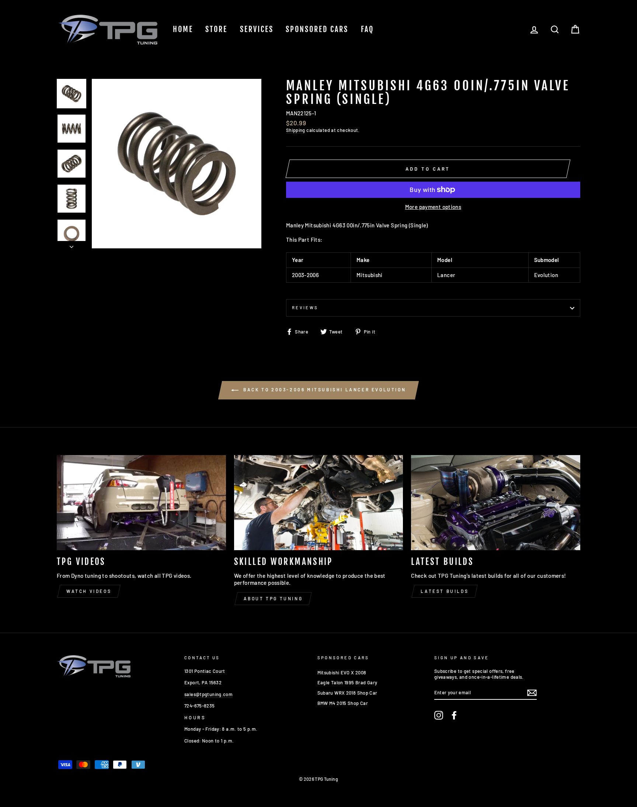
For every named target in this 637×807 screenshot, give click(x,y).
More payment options (433, 206)
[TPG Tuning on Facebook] (454, 715)
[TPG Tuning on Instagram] (438, 715)
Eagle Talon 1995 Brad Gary (347, 682)
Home (183, 29)
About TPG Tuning (273, 598)
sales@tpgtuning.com (208, 694)
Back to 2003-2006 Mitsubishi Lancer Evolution (323, 389)
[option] (176, 163)
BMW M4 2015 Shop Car (342, 703)
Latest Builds (445, 591)
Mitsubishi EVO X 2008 (341, 672)
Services (257, 29)
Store (216, 29)
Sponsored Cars (317, 29)
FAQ (367, 29)
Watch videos (88, 591)
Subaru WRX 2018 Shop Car (347, 693)
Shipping (295, 130)
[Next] (71, 244)
